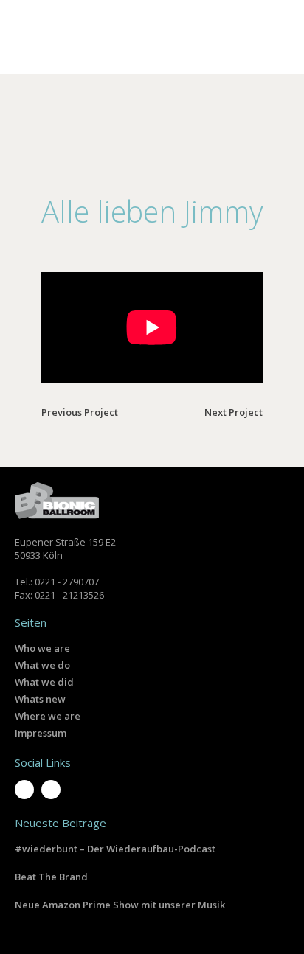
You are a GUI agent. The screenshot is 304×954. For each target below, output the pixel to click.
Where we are (47, 716)
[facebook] (51, 789)
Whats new (40, 699)
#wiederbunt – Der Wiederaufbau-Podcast (115, 848)
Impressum (40, 732)
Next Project (233, 412)
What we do (42, 665)
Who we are (42, 648)
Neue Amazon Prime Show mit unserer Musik (120, 904)
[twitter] (24, 789)
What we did (44, 682)
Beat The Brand (51, 876)
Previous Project (79, 412)
